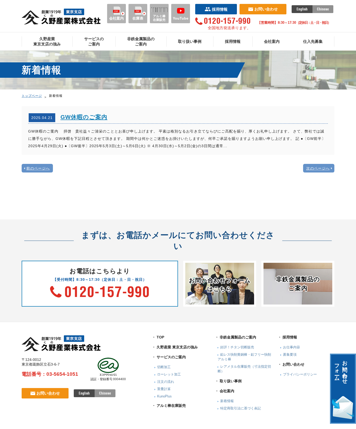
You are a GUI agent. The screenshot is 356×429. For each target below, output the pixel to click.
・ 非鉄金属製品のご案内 (235, 337)
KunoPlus (164, 396)
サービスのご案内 (94, 41)
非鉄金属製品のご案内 (141, 41)
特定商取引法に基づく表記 (240, 408)
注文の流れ (165, 382)
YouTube (180, 18)
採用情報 (220, 9)
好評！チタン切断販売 (237, 347)
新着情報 (227, 401)
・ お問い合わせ (291, 364)
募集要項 (290, 354)
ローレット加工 (169, 374)
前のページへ (38, 168)
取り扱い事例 (189, 41)
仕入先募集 (313, 41)
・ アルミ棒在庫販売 (169, 405)
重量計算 (164, 389)
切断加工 (164, 367)
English (302, 9)
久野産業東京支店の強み (47, 41)
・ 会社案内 (224, 391)
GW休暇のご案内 (83, 117)
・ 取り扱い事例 (228, 381)
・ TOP (158, 337)
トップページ (32, 96)
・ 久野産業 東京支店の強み (175, 347)
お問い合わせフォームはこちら (220, 284)
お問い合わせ (266, 9)
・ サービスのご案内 (169, 357)
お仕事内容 (291, 347)
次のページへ (318, 168)
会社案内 (116, 18)
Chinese (323, 9)
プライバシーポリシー (300, 374)
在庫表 (137, 18)
